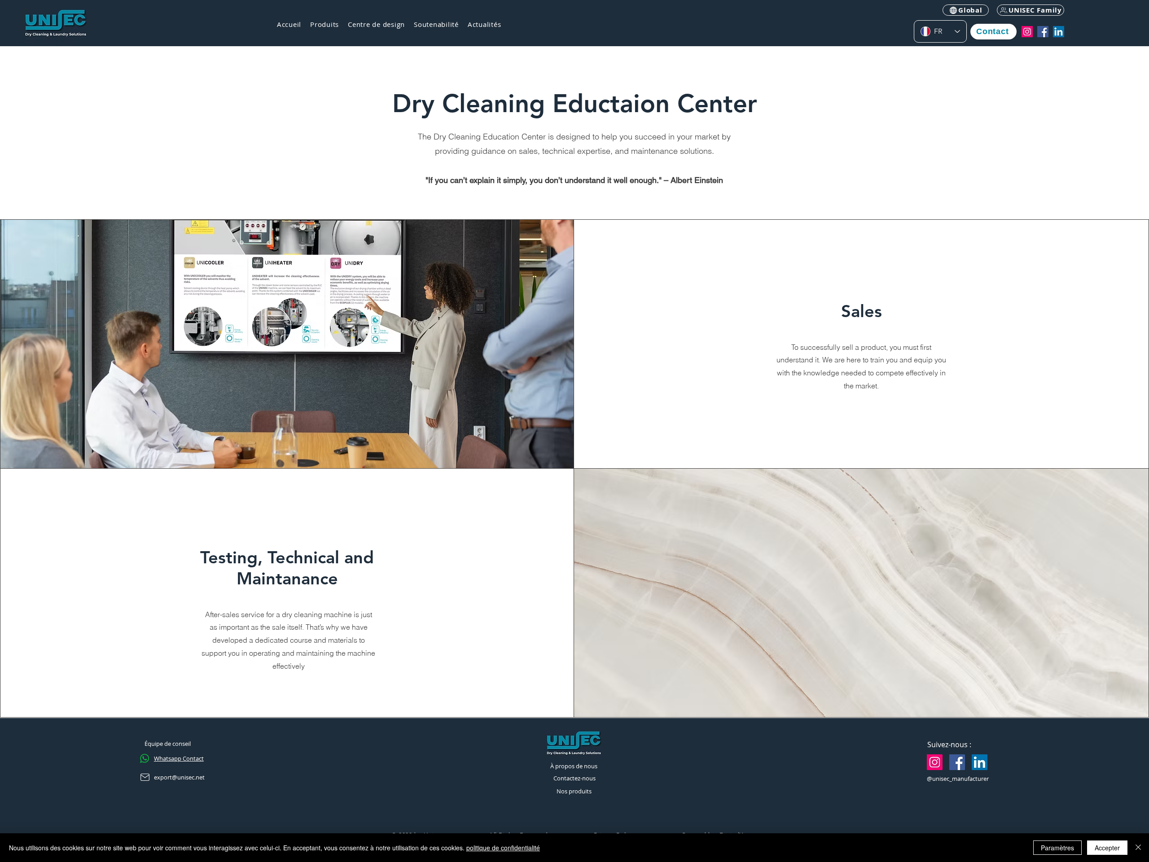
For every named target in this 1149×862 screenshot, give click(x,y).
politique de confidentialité (503, 847)
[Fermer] (1138, 847)
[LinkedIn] (1058, 31)
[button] (324, 25)
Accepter (1107, 847)
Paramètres (1057, 847)
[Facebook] (1042, 31)
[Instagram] (1027, 31)
